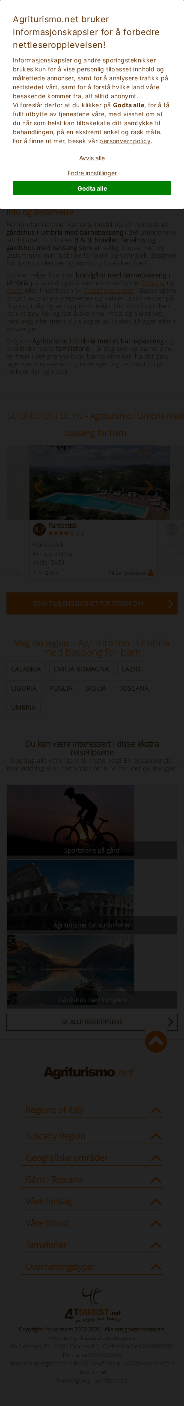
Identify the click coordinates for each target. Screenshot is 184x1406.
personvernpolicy (125, 140)
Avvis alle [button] (92, 158)
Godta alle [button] (92, 188)
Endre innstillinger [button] (92, 172)
